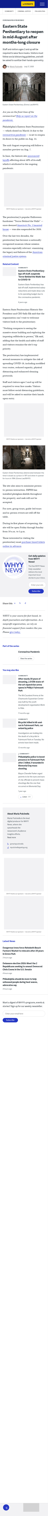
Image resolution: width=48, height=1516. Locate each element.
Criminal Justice (24, 11)
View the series (26, 658)
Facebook (14, 603)
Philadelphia (40, 11)
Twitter (20, 603)
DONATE (28, 3)
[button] (6, 1507)
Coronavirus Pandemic (13, 20)
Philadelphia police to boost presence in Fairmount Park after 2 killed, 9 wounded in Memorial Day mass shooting (31, 762)
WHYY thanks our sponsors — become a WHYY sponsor (23, 209)
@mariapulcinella (16, 844)
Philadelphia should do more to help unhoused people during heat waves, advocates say (20, 982)
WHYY (10, 4)
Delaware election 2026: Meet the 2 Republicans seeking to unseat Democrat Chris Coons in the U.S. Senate (23, 966)
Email (25, 603)
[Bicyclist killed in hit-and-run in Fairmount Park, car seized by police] (9, 724)
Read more (11, 837)
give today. (15, 632)
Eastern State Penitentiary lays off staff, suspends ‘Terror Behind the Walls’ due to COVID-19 (31, 275)
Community (9, 11)
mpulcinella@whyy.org (18, 847)
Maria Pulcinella (16, 66)
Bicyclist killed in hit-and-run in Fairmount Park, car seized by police (30, 725)
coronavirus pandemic (14, 134)
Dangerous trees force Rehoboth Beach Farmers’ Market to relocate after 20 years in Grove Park (23, 950)
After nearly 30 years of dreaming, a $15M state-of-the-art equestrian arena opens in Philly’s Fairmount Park (31, 684)
